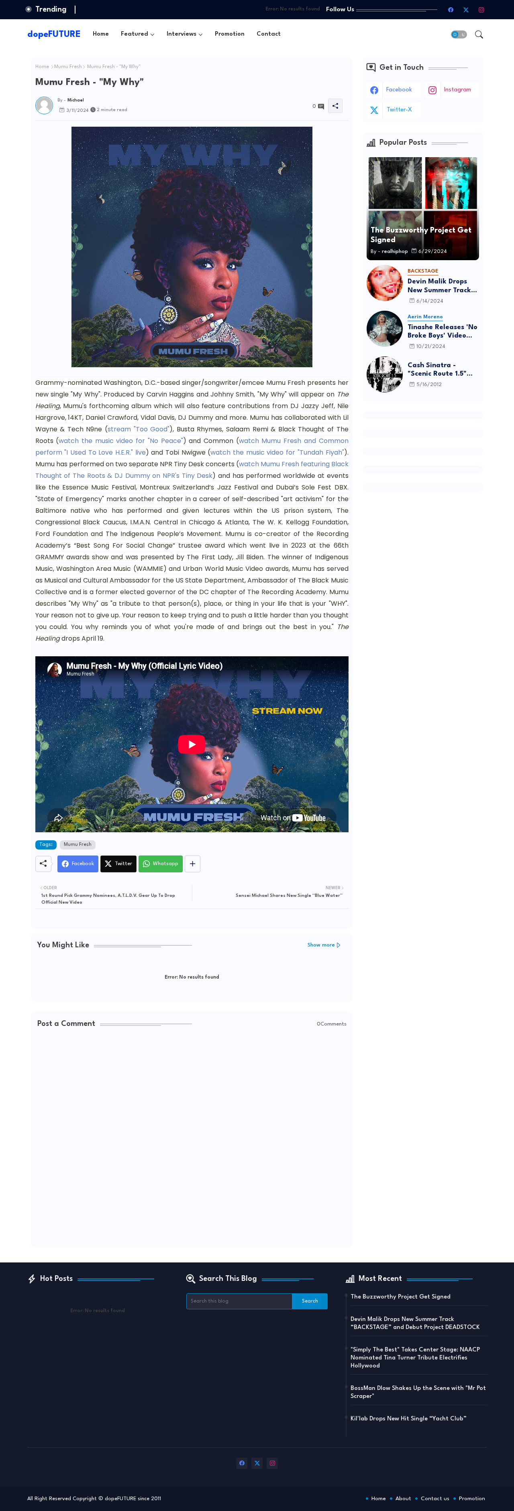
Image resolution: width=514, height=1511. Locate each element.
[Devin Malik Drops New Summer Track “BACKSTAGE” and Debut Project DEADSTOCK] (385, 283)
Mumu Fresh (68, 67)
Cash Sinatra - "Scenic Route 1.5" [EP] (437, 370)
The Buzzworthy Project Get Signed (401, 1297)
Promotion (230, 34)
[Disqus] (192, 1138)
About (403, 1498)
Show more (321, 945)
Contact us (435, 1498)
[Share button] (192, 864)
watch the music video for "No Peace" (121, 440)
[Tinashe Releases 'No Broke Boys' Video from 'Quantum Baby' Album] (385, 329)
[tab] (101, 34)
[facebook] (451, 9)
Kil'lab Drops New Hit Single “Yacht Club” (409, 1419)
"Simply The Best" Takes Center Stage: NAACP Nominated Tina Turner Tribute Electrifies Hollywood (415, 1358)
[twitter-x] (466, 9)
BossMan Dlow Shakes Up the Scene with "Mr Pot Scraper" (418, 1393)
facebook (399, 90)
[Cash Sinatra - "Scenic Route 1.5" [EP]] (385, 374)
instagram (457, 90)
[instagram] (481, 9)
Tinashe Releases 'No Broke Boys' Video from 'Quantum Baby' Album (443, 332)
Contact (269, 34)
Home (101, 34)
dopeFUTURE (54, 34)
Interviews (181, 34)
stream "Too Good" (138, 429)
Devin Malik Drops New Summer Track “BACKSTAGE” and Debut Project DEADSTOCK (439, 286)
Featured (134, 34)
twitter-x (399, 110)
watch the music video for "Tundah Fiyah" (277, 452)
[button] (459, 34)
